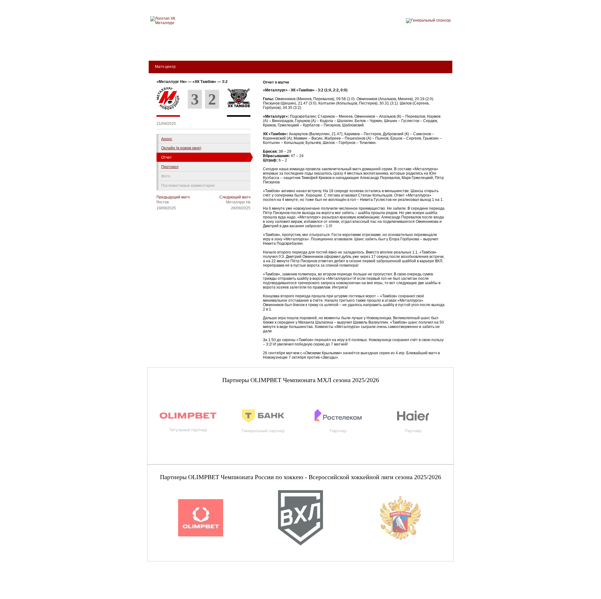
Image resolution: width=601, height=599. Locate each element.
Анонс (166, 139)
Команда (245, 47)
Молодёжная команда (293, 47)
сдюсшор (432, 47)
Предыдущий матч (173, 197)
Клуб (192, 47)
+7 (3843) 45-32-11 (167, 594)
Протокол (169, 167)
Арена (216, 47)
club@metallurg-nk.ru (169, 587)
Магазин (367, 47)
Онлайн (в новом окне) (181, 148)
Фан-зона (399, 47)
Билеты (166, 47)
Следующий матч (234, 197)
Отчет (166, 157)
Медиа (338, 47)
